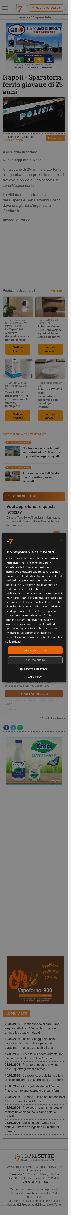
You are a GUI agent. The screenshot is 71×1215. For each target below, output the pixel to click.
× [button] (61, 540)
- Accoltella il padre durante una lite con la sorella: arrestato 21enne (34, 1056)
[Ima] (34, 761)
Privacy (43, 1174)
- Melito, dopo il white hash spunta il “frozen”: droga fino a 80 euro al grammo (32, 1126)
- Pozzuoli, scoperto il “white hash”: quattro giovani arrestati (32, 1066)
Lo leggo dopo (55, 137)
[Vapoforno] (35, 980)
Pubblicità (39, 1178)
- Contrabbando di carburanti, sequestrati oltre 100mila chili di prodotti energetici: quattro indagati (32, 1028)
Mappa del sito (31, 1182)
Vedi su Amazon (18, 349)
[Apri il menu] (5, 8)
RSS (45, 1182)
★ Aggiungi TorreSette (34, 693)
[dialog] (34, 607)
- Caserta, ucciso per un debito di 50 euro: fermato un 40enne (35, 1098)
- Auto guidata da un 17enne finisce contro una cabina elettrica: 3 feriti (32, 1088)
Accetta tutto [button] (35, 650)
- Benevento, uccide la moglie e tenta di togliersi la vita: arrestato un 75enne (34, 1077)
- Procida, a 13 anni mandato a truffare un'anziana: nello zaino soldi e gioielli (33, 1111)
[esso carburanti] (34, 46)
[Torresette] (18, 8)
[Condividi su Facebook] (6, 727)
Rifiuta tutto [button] (35, 660)
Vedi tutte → (58, 290)
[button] (34, 669)
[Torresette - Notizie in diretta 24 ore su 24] (34, 1157)
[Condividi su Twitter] (13, 727)
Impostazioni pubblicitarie (35, 628)
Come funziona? (13, 709)
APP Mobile (55, 1178)
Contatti (32, 1174)
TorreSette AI (17, 1174)
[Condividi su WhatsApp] (20, 727)
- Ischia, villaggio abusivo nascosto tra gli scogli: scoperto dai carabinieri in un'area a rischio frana (30, 1043)
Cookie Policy (23, 1178)
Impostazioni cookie (34, 637)
